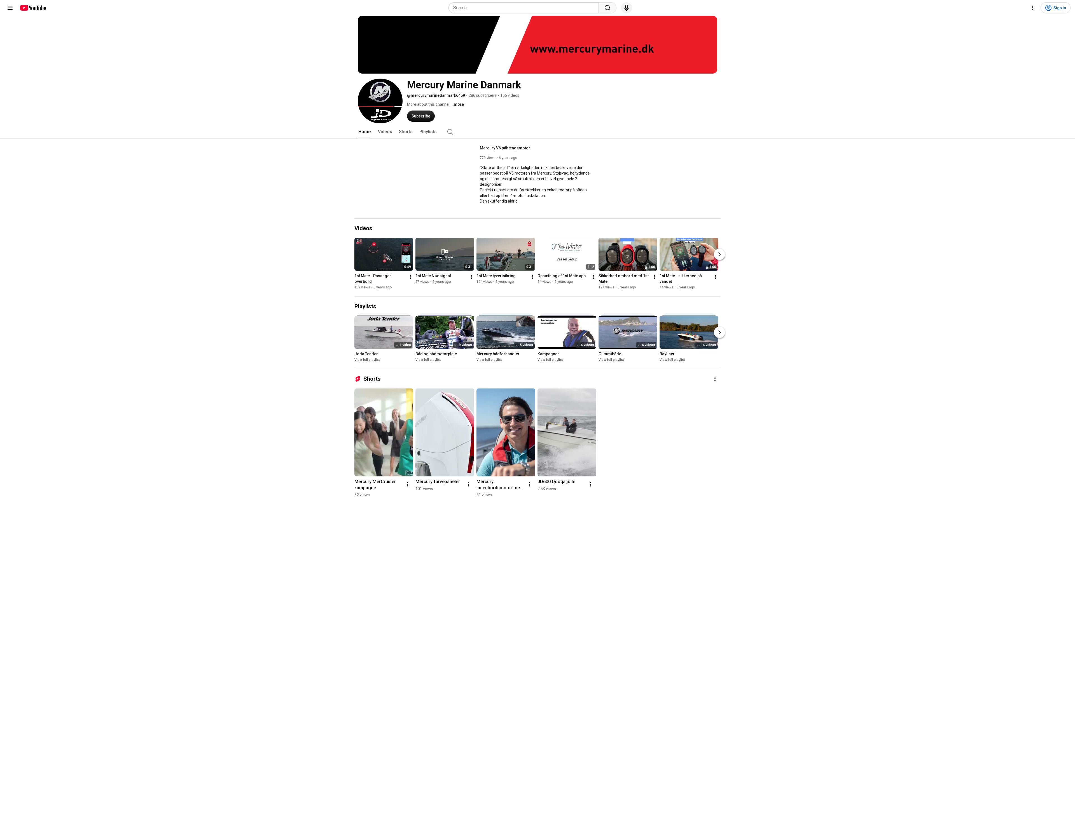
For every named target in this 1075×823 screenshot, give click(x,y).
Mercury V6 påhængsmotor (505, 148)
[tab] (364, 131)
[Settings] (1032, 7)
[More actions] (410, 277)
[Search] (607, 7)
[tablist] (537, 131)
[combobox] (525, 7)
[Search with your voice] (626, 7)
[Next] (719, 254)
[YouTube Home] (33, 8)
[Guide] (10, 7)
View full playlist (367, 360)
